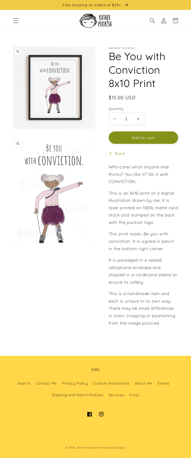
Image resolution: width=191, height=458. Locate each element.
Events (163, 383)
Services (116, 395)
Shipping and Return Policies (77, 395)
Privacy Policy (75, 383)
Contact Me (46, 383)
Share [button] (120, 153)
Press (134, 395)
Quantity (116, 108)
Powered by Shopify (111, 447)
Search (24, 383)
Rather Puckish (87, 447)
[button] (15, 20)
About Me (143, 383)
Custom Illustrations (111, 383)
